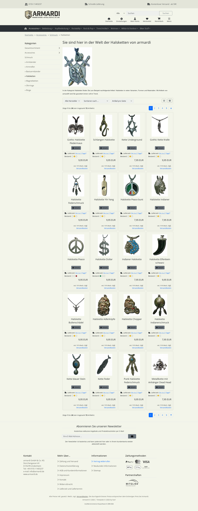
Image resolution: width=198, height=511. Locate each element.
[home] (25, 28)
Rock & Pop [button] (88, 28)
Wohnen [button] (114, 28)
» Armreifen (30, 67)
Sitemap (97, 470)
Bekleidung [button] (47, 28)
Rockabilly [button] (76, 28)
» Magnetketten (31, 81)
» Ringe (28, 90)
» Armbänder (30, 62)
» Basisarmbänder (32, 71)
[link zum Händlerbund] (132, 482)
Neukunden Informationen (105, 466)
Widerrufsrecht (66, 484)
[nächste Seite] (166, 108)
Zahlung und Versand (68, 461)
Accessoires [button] (34, 28)
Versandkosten (82, 168)
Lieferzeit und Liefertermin (70, 489)
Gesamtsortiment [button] (32, 48)
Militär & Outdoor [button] (129, 28)
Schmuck (29, 57)
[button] (169, 19)
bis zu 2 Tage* (81, 153)
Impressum (64, 475)
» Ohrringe (29, 85)
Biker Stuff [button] (144, 28)
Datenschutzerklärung (69, 466)
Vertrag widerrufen (102, 461)
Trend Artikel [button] (102, 28)
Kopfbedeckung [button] (61, 28)
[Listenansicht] (169, 101)
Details (77, 148)
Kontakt (62, 479)
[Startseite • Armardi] (42, 16)
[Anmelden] (132, 436)
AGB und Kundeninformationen (73, 470)
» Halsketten (30, 76)
